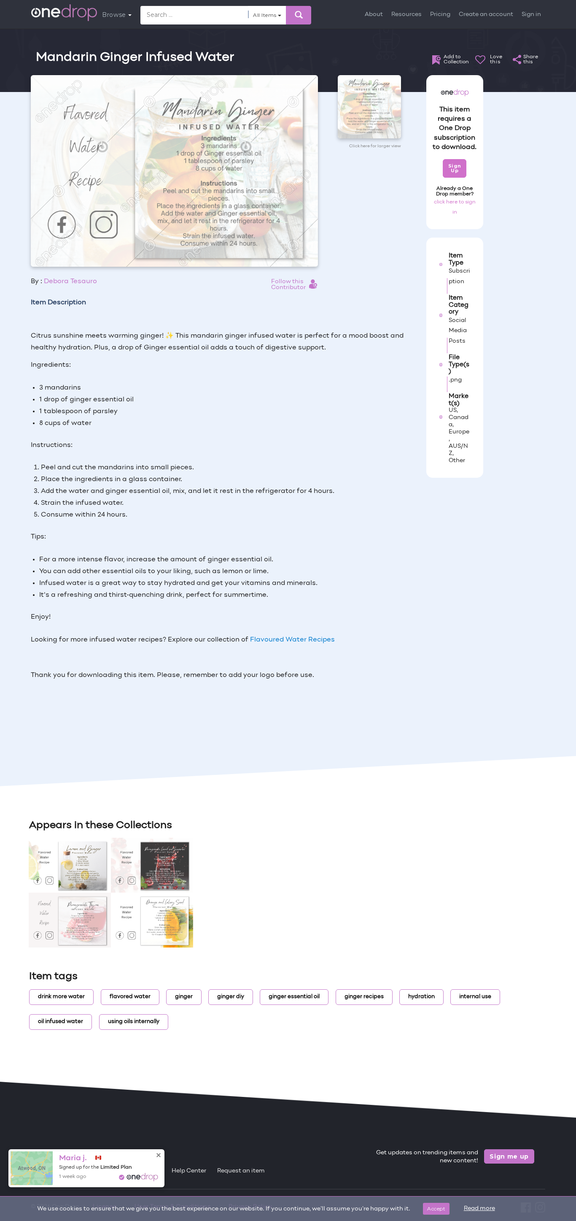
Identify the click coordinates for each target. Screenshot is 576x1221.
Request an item (241, 1171)
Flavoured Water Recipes (292, 639)
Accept (436, 1208)
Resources (406, 14)
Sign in (531, 14)
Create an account (486, 14)
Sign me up (509, 1156)
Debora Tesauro (70, 281)
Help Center (189, 1171)
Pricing (440, 14)
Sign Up (454, 168)
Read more (479, 1208)
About (374, 14)
